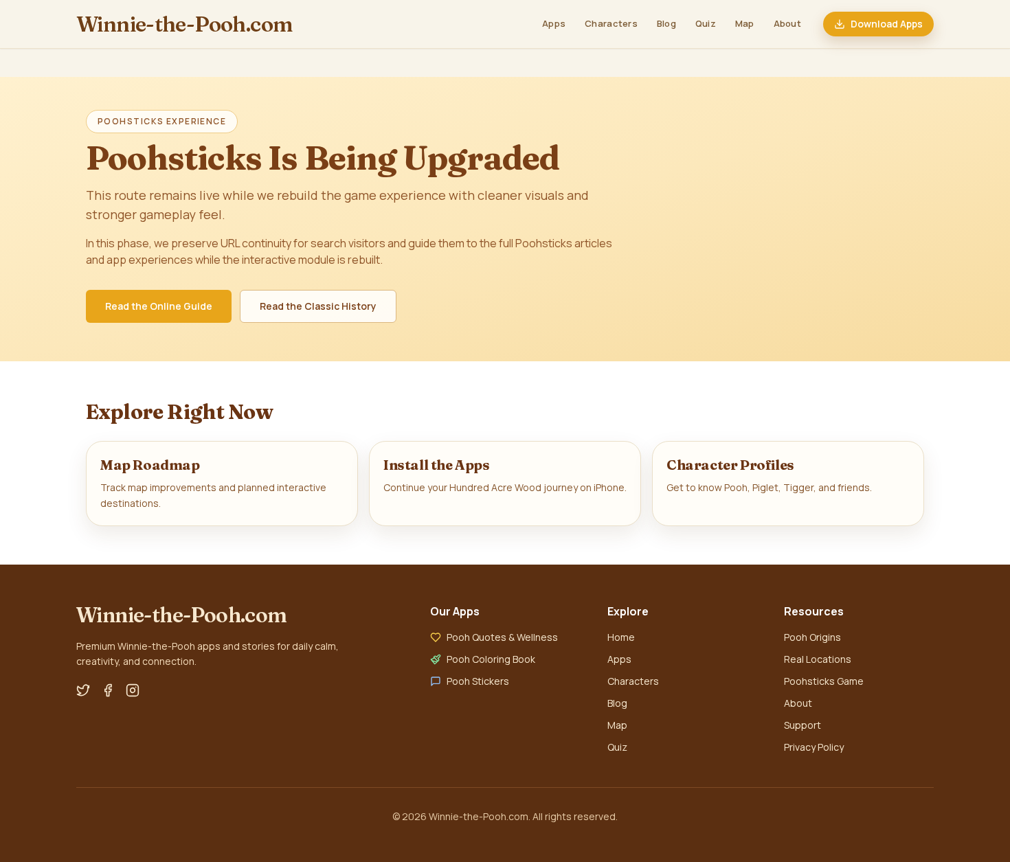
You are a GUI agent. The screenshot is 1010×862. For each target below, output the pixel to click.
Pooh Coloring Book (491, 659)
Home (621, 637)
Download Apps (887, 23)
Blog (666, 23)
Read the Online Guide (158, 306)
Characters (611, 23)
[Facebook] (108, 690)
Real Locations (817, 659)
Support (802, 724)
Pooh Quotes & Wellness (502, 637)
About (787, 23)
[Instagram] (132, 690)
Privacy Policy (814, 746)
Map (744, 23)
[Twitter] (83, 690)
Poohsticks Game (824, 681)
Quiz (705, 23)
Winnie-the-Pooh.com (184, 24)
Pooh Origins (812, 637)
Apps (553, 23)
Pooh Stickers (478, 681)
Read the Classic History (318, 306)
